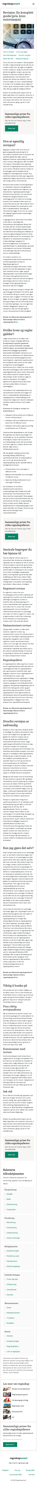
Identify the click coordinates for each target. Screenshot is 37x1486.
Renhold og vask (13, 1256)
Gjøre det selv (8, 59)
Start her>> (10, 1444)
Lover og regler (21, 52)
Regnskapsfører (13, 1346)
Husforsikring (12, 1228)
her (16, 322)
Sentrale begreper (10, 55)
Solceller (10, 1295)
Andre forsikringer (13, 1238)
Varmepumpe (11, 1290)
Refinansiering (12, 1204)
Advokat (10, 1336)
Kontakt (32, 1475)
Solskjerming (11, 1284)
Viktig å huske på (22, 59)
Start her (11, 128)
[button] (33, 3)
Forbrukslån (11, 1210)
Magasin (5, 1470)
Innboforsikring (12, 1233)
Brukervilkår (30, 1470)
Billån (9, 1199)
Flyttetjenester (12, 1261)
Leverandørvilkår (15, 1475)
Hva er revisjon (8, 52)
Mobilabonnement (13, 1313)
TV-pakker (10, 1318)
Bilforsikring (11, 1222)
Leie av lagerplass (13, 1352)
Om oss (17, 1470)
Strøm (9, 1308)
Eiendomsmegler (13, 1251)
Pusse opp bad (12, 1279)
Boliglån (10, 1194)
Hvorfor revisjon (25, 55)
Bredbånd (10, 1323)
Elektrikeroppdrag (13, 1266)
